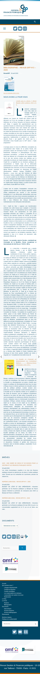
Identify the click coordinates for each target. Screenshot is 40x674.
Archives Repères (9, 610)
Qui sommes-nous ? (7, 585)
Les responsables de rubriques (12, 593)
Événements (5, 614)
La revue (4, 600)
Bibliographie (8, 604)
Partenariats (7, 597)
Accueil (4, 583)
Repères (6, 603)
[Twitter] (15, 29)
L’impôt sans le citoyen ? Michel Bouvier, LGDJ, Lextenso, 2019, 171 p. (26, 102)
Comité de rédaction (9, 589)
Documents (5, 606)
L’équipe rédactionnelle (10, 587)
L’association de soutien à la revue (13, 595)
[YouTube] (20, 29)
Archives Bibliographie (10, 612)
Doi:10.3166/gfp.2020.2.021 (11, 93)
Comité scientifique (9, 591)
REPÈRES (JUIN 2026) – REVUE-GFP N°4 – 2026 (16, 481)
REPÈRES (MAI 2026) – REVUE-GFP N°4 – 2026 (16, 498)
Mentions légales (7, 617)
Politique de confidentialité (9, 619)
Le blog (4, 599)
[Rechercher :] (20, 624)
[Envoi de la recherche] (22, 547)
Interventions (7, 608)
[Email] (25, 29)
